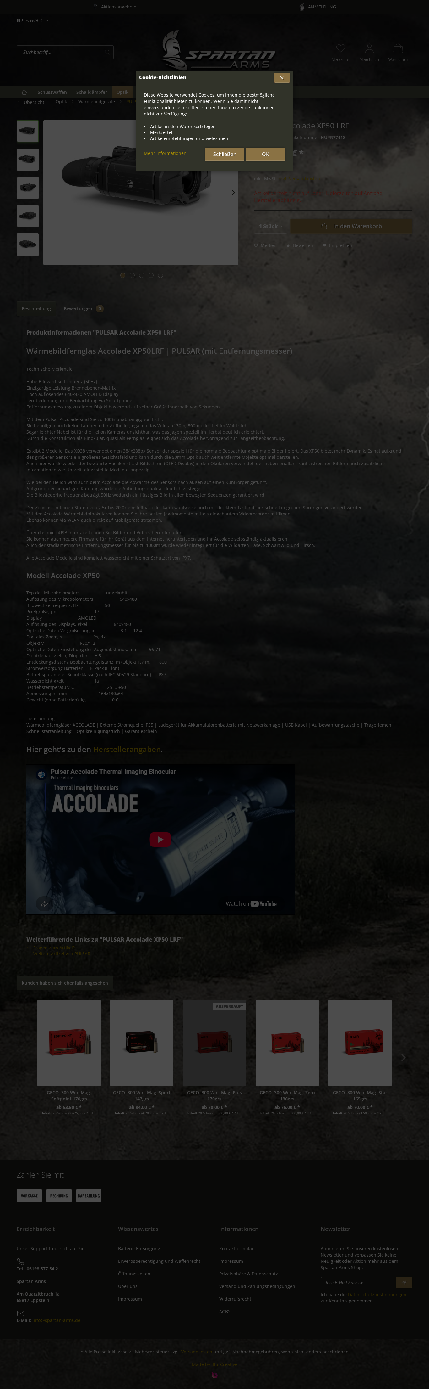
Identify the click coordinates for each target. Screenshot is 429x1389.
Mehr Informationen (165, 153)
